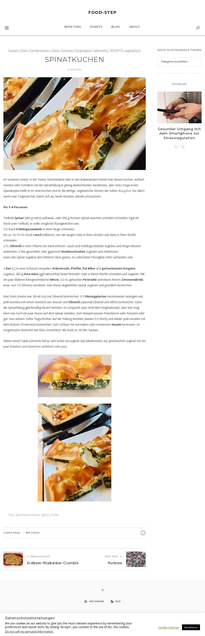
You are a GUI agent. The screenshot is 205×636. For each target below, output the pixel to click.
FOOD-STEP (102, 12)
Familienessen (39, 51)
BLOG (116, 26)
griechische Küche (28, 514)
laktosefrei (101, 51)
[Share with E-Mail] (143, 533)
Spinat (45, 514)
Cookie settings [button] (168, 627)
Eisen (24, 51)
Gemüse (67, 51)
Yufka (55, 514)
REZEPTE (116, 51)
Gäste (55, 51)
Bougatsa (124, 191)
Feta (11, 514)
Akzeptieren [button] (191, 627)
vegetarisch (133, 51)
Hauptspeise (83, 51)
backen (14, 51)
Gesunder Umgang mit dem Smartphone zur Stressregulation (179, 133)
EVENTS (96, 26)
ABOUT (134, 26)
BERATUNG (72, 26)
